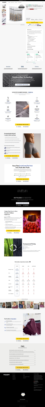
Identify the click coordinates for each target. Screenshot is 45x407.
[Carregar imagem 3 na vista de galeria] (4, 16)
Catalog (24, 375)
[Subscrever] (27, 401)
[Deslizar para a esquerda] (3, 5)
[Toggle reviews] (38, 52)
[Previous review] (33, 63)
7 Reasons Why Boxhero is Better (26, 376)
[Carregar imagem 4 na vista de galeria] (4, 20)
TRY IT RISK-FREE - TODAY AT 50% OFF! (22, 84)
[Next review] (35, 63)
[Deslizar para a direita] (3, 22)
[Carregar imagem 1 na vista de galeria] (4, 6)
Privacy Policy (14, 375)
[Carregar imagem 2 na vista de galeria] (4, 11)
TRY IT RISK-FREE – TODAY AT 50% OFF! (22, 179)
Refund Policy (14, 376)
